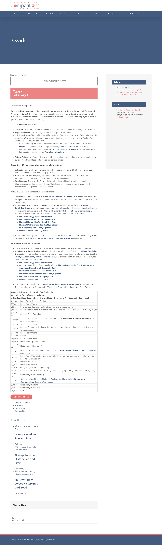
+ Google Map (123, 117)
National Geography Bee (69, 265)
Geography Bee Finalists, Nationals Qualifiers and (41, 379)
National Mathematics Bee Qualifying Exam (38, 225)
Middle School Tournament (126, 94)
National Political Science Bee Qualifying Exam (40, 274)
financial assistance (68, 146)
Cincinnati (16, 518)
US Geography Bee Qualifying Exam (35, 228)
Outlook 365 (20, 408)
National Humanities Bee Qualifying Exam (38, 222)
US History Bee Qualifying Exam (33, 230)
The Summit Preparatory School (128, 110)
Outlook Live (20, 411)
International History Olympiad (73, 350)
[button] (145, 14)
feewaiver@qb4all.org (54, 152)
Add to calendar (21, 397)
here (61, 160)
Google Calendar (22, 403)
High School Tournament (135, 92)
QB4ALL (23, 146)
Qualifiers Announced (43, 382)
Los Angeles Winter (18, 520)
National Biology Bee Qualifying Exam (36, 216)
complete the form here (65, 149)
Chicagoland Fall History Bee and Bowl (25, 459)
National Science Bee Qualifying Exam (36, 276)
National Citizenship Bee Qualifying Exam (37, 219)
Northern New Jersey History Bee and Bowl (26, 483)
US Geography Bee (47, 268)
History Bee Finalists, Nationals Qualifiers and (40, 350)
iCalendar (19, 405)
